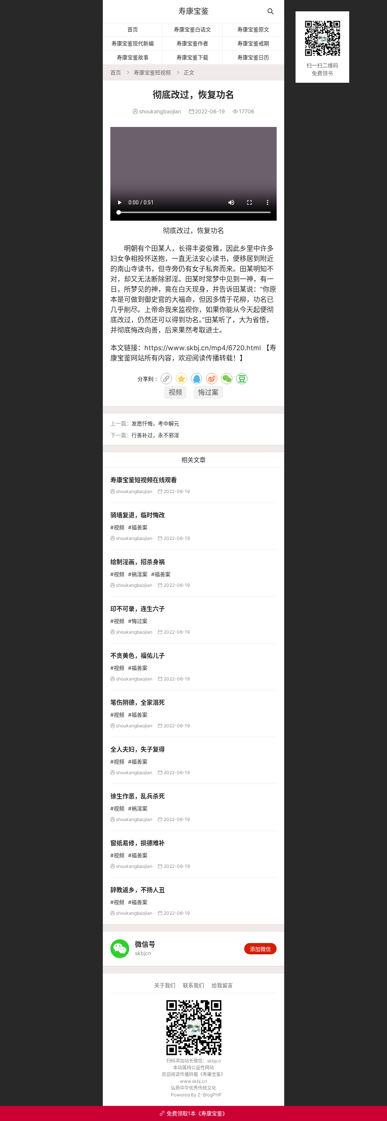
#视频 (117, 527)
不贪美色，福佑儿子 (137, 655)
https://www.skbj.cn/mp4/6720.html (202, 348)
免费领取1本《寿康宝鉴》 (193, 1113)
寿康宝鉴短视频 (152, 72)
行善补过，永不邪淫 (155, 435)
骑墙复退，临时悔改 (137, 515)
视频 (175, 392)
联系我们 (193, 985)
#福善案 (137, 527)
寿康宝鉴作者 (192, 43)
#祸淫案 (137, 574)
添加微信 (260, 949)
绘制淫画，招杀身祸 (137, 562)
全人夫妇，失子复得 (137, 749)
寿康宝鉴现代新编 (132, 43)
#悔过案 (137, 621)
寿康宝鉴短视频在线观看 (143, 480)
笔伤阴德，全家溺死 (137, 702)
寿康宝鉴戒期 (253, 43)
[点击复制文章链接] (166, 378)
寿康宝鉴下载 (192, 57)
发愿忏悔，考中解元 (155, 423)
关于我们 (164, 985)
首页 (132, 29)
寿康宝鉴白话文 (192, 29)
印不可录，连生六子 (137, 608)
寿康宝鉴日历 (253, 57)
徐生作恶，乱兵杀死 (137, 796)
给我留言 (222, 985)
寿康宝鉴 (193, 11)
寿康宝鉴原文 (253, 29)
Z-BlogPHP (210, 1095)
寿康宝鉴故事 (133, 57)
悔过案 (208, 392)
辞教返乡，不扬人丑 (137, 890)
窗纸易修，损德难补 (137, 843)
